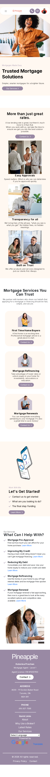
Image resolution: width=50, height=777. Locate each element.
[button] (26, 342)
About (25, 719)
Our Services (25, 731)
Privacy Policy (20, 761)
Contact (33, 761)
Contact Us (24, 136)
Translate (38, 744)
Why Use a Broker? (25, 723)
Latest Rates (25, 727)
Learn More (27, 545)
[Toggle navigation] (6, 11)
